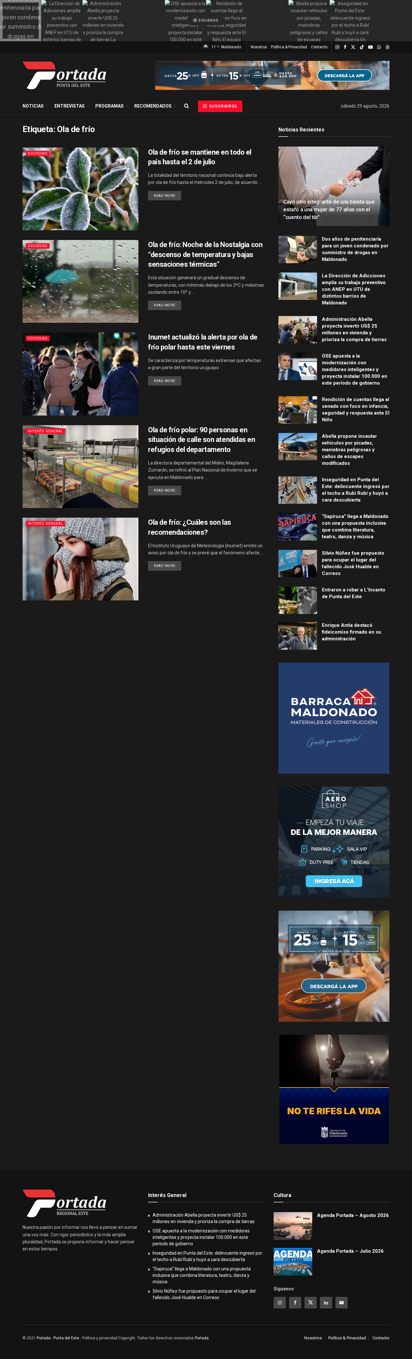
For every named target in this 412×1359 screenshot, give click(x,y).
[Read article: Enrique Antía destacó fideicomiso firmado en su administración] (297, 636)
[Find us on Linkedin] (326, 1302)
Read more (167, 195)
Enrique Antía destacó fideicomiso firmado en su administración (351, 632)
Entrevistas (69, 106)
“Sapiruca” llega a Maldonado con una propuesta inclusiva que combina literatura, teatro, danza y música (202, 1275)
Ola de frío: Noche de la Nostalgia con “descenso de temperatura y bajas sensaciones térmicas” (205, 255)
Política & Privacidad (289, 47)
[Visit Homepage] (64, 75)
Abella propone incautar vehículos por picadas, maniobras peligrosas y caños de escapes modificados (349, 449)
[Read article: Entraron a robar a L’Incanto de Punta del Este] (297, 600)
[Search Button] (186, 106)
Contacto (319, 47)
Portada (202, 1338)
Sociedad (38, 153)
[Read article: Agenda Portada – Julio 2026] (293, 1262)
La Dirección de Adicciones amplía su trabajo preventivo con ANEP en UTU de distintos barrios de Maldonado (354, 289)
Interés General (45, 431)
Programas (109, 106)
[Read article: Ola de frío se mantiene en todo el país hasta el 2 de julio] (80, 189)
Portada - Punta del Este (58, 1338)
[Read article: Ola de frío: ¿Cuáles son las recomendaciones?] (80, 559)
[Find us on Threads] (387, 47)
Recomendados (153, 106)
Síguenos (208, 20)
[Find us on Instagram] (337, 47)
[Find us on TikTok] (362, 47)
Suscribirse (222, 106)
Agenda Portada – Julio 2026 (350, 1251)
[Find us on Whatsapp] (379, 47)
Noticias (33, 106)
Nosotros (259, 47)
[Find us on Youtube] (370, 47)
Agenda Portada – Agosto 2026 (353, 1215)
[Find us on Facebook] (345, 47)
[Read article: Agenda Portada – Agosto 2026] (293, 1226)
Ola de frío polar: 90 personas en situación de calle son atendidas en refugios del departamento (201, 440)
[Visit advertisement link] (272, 75)
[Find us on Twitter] (353, 47)
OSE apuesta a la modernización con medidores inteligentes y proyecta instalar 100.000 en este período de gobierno (354, 369)
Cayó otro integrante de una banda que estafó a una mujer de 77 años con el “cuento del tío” (328, 209)
